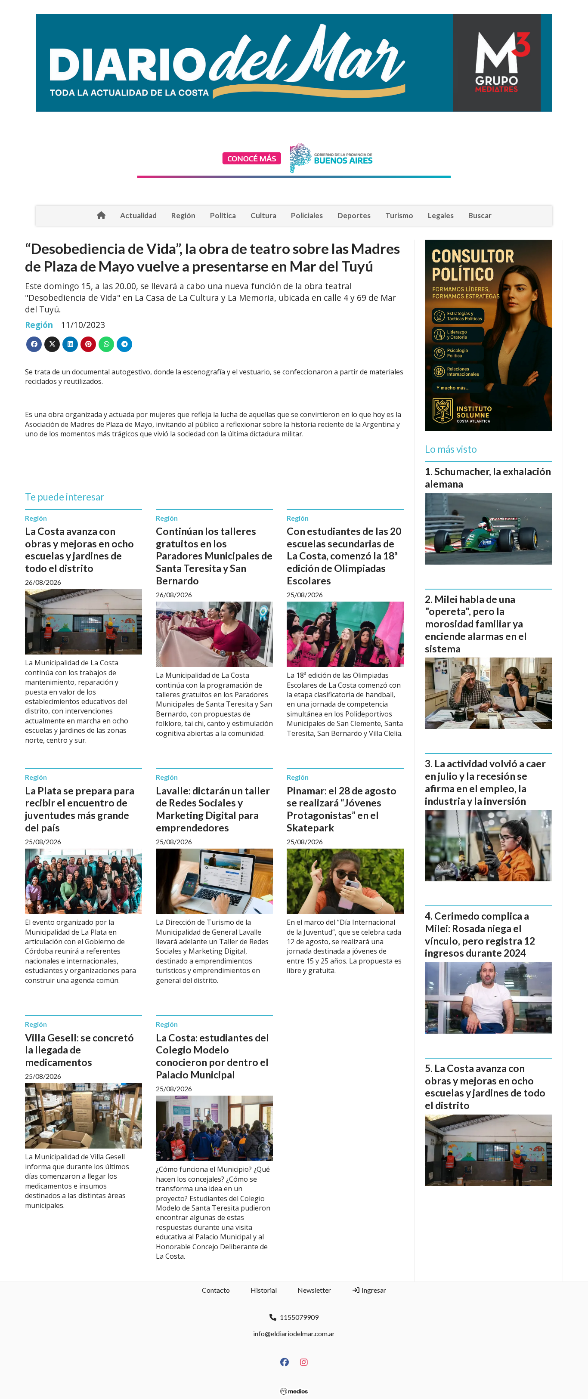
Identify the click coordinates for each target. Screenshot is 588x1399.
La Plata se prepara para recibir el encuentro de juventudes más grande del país (79, 809)
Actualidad (138, 215)
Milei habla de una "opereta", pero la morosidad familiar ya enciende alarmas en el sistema (476, 624)
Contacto (216, 1290)
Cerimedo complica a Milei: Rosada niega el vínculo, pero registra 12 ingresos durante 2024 (480, 934)
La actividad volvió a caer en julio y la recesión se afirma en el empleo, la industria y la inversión (485, 781)
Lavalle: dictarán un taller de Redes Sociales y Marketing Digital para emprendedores (213, 809)
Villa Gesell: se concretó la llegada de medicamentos (79, 1050)
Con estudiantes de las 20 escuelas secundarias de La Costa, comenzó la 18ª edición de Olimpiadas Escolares (344, 556)
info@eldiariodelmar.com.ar (294, 1333)
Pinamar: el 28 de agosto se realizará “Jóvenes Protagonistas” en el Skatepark (341, 809)
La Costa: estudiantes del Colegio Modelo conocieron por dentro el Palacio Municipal (212, 1056)
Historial (264, 1290)
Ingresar (373, 1290)
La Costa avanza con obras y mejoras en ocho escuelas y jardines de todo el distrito (79, 549)
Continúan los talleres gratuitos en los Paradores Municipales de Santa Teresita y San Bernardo (214, 556)
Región (183, 215)
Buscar (480, 215)
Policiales (307, 215)
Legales (441, 215)
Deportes (354, 215)
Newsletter (314, 1290)
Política (223, 215)
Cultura (263, 215)
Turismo (399, 215)
